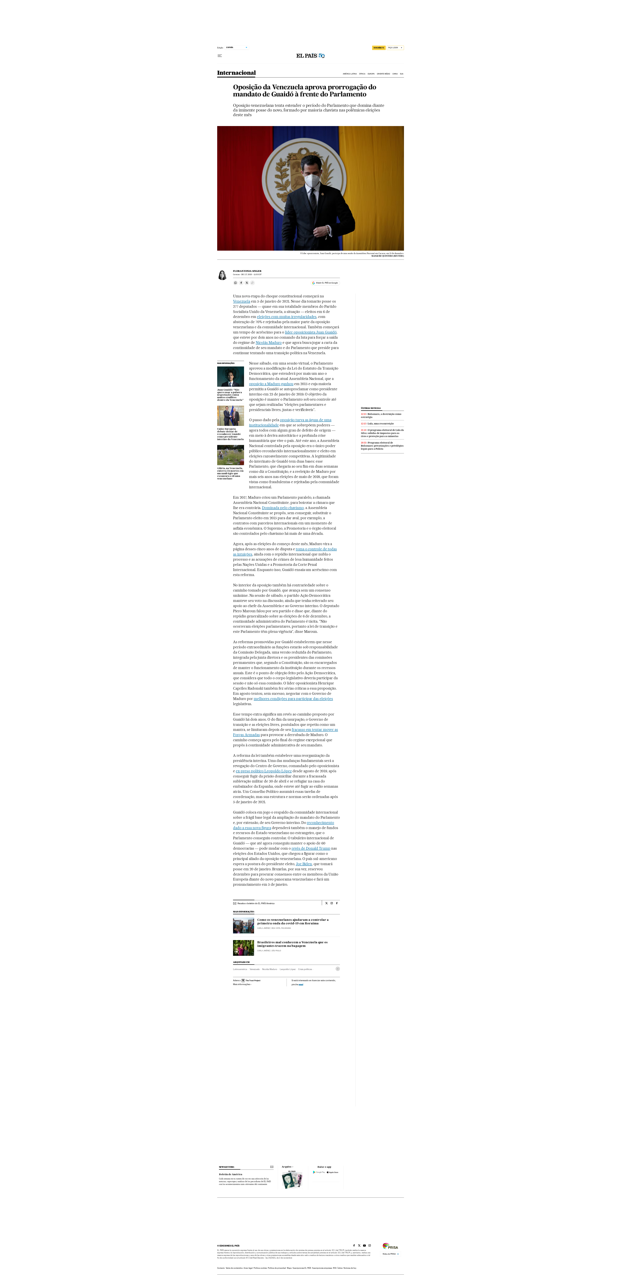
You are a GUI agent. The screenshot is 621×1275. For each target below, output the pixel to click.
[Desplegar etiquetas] (338, 969)
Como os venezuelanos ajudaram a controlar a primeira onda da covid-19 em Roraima (293, 922)
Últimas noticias (371, 408)
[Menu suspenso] (219, 55)
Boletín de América (230, 1174)
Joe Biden (304, 864)
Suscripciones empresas (322, 1268)
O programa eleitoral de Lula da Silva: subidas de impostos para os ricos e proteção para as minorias (382, 433)
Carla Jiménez (263, 928)
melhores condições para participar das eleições (293, 698)
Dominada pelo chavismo (283, 507)
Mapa (289, 1268)
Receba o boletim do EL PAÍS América (256, 903)
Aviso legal (248, 1268)
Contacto (221, 1268)
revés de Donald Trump (311, 848)
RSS (335, 1268)
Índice (340, 1268)
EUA (401, 74)
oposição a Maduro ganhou (271, 384)
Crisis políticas (305, 969)
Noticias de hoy (349, 1268)
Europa (371, 74)
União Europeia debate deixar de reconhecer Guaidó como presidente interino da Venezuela (230, 434)
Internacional (236, 73)
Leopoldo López (288, 969)
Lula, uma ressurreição (381, 423)
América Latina (350, 74)
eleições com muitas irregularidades (286, 316)
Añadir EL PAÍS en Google (327, 283)
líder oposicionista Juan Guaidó (311, 332)
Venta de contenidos (234, 1268)
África (362, 74)
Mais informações (241, 984)
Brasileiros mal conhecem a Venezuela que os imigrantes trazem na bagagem (292, 944)
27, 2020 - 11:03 (251, 274)
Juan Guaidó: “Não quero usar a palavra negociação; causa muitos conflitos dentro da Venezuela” (230, 395)
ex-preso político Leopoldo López (264, 771)
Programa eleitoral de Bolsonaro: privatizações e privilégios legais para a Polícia (382, 445)
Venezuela (241, 301)
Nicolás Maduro (269, 342)
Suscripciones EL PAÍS (302, 1268)
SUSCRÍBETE (379, 48)
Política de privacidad (277, 1268)
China (395, 74)
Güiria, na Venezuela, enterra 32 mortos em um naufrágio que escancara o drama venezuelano (230, 473)
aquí (301, 984)
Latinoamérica (240, 969)
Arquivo (286, 1167)
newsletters (226, 1167)
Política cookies (260, 1268)
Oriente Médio (383, 74)
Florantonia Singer (247, 271)
